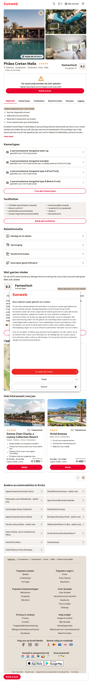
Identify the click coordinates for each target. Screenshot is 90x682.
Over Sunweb (65, 592)
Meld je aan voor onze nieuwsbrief (65, 629)
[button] (24, 34)
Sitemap (64, 607)
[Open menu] (83, 3)
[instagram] (30, 646)
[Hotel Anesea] (68, 435)
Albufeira (25, 600)
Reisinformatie (64, 633)
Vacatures (64, 600)
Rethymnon (25, 592)
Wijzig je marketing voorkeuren (25, 629)
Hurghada (25, 596)
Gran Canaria (65, 578)
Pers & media (64, 604)
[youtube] (36, 646)
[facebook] (23, 646)
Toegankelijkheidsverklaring (25, 625)
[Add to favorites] (41, 13)
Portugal (25, 582)
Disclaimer (25, 633)
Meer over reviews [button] (12, 279)
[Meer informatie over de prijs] (41, 461)
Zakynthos (64, 582)
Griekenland (25, 578)
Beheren (44, 387)
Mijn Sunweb (64, 622)
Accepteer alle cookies (44, 372)
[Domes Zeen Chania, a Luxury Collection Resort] (24, 435)
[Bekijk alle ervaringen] (74, 66)
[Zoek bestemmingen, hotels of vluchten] (54, 3)
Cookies (25, 622)
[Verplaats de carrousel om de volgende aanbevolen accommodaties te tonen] (83, 478)
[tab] (10, 101)
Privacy (25, 618)
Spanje (25, 574)
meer (8, 320)
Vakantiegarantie (64, 625)
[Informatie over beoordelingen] (76, 68)
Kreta (64, 574)
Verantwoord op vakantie (65, 596)
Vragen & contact (64, 618)
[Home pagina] (11, 3)
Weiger (44, 379)
